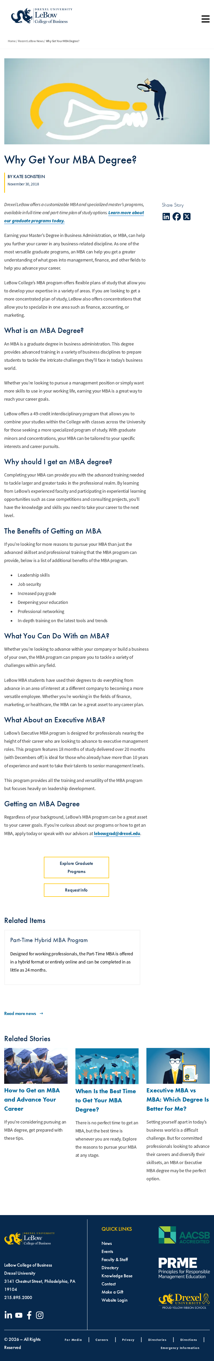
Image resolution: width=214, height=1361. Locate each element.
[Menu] (205, 21)
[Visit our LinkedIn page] (9, 1315)
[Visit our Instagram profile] (40, 1315)
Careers (102, 1340)
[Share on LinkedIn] (166, 216)
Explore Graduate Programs (76, 867)
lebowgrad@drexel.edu (117, 833)
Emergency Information (180, 1348)
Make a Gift (112, 1292)
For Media (73, 1340)
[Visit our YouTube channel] (20, 1315)
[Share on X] (187, 216)
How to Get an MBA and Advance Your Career (32, 1099)
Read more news (20, 1013)
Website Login (115, 1300)
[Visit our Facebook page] (30, 1315)
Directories (157, 1340)
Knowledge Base (117, 1276)
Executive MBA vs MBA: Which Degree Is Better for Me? (177, 1099)
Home (12, 41)
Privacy (128, 1340)
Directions (188, 1340)
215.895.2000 (18, 1297)
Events (107, 1251)
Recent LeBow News (30, 41)
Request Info (76, 890)
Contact (109, 1284)
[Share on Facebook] (176, 216)
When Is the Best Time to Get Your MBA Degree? (105, 1100)
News (107, 1243)
